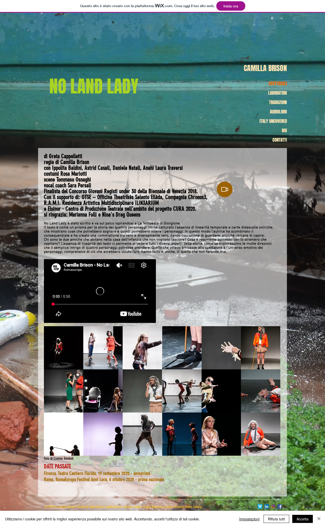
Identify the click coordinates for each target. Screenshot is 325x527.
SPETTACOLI (278, 83)
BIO (284, 130)
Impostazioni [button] (249, 518)
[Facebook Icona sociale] (280, 506)
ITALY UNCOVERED (273, 121)
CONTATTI (279, 140)
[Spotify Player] (248, 165)
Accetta (302, 518)
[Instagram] (273, 506)
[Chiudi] (319, 519)
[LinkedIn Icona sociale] (266, 506)
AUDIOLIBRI (278, 112)
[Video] (225, 189)
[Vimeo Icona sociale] (260, 506)
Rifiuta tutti (276, 518)
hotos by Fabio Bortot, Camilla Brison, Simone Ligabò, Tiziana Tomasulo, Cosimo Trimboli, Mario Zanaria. (140, 507)
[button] (63, 347)
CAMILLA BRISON (265, 68)
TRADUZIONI (278, 102)
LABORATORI (277, 93)
